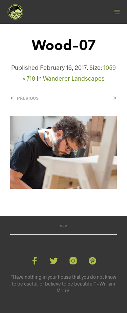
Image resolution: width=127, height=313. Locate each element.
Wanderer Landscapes (74, 78)
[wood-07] (63, 152)
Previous (27, 98)
